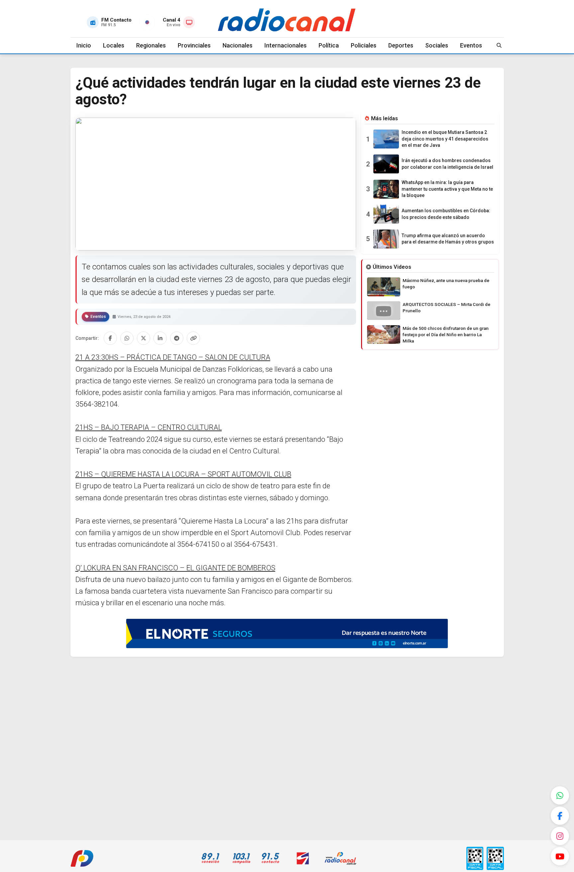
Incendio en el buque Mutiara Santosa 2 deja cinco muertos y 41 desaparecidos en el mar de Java (445, 139)
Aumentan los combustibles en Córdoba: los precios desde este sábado (446, 214)
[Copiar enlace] (193, 338)
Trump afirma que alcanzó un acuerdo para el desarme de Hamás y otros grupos (448, 239)
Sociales (436, 45)
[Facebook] (560, 816)
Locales (113, 45)
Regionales (151, 45)
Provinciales (194, 45)
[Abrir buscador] (499, 45)
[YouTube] (560, 856)
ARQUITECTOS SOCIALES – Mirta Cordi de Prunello (446, 307)
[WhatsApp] (560, 795)
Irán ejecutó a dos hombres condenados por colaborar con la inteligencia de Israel (447, 164)
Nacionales (237, 45)
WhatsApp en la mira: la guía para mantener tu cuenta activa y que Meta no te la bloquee (447, 189)
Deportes (400, 45)
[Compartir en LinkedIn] (160, 338)
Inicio (83, 45)
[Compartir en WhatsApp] (127, 338)
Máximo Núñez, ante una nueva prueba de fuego (446, 283)
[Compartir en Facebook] (110, 338)
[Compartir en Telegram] (176, 338)
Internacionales (285, 45)
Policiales (363, 45)
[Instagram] (560, 836)
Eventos (471, 45)
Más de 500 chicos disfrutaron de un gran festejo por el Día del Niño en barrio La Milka (446, 334)
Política (329, 45)
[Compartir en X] (143, 338)
